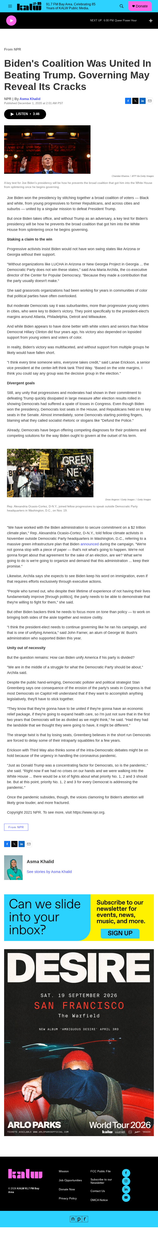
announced (89, 544)
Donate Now (67, 1189)
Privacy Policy (68, 1198)
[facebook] (126, 1173)
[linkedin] (126, 1189)
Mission (64, 1171)
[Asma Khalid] (13, 867)
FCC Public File (101, 1171)
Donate (142, 6)
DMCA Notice (99, 1200)
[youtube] (126, 1198)
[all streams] (152, 20)
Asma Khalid (30, 99)
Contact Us (98, 1191)
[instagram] (126, 1181)
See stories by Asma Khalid (49, 872)
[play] (11, 20)
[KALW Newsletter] (79, 917)
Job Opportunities (70, 1180)
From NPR (12, 49)
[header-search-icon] (121, 6)
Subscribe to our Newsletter (101, 1181)
